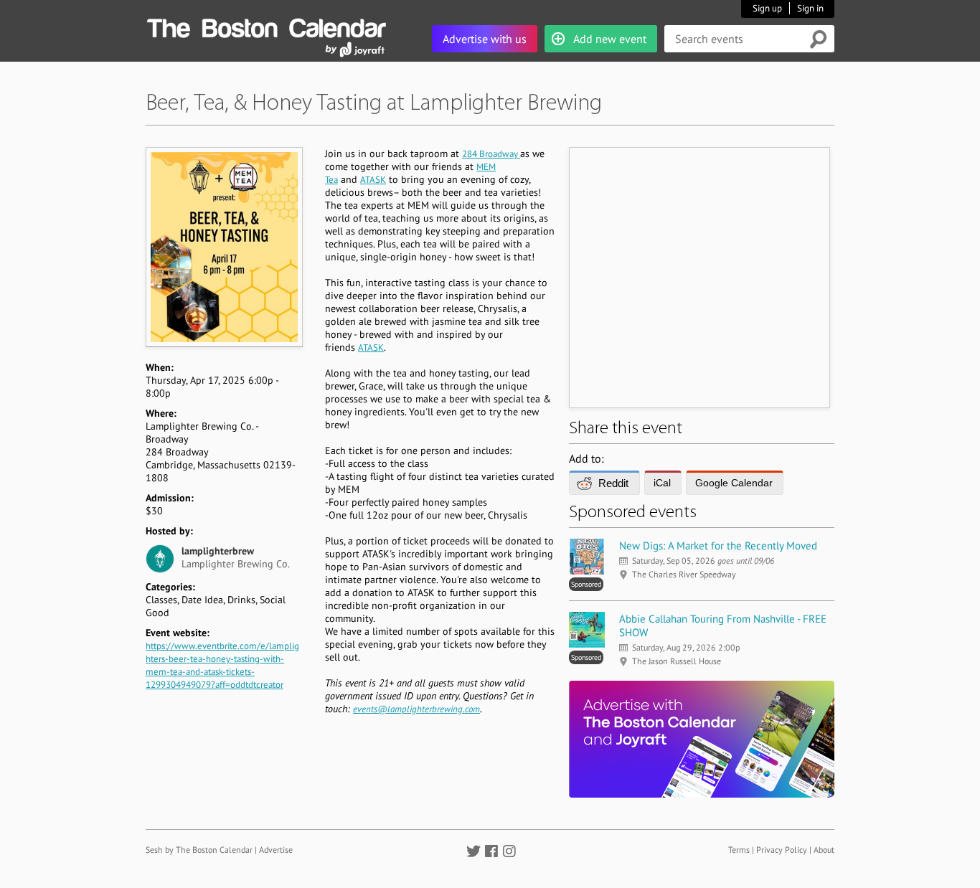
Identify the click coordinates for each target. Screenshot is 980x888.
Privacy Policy (781, 849)
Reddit (613, 483)
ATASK (373, 180)
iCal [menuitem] (662, 482)
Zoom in (223, 246)
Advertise (276, 849)
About (824, 849)
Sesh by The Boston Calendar (199, 849)
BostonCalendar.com (266, 26)
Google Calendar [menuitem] (734, 482)
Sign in (810, 8)
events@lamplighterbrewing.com (416, 709)
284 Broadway (491, 154)
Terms (739, 849)
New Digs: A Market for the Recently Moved (718, 545)
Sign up (767, 8)
